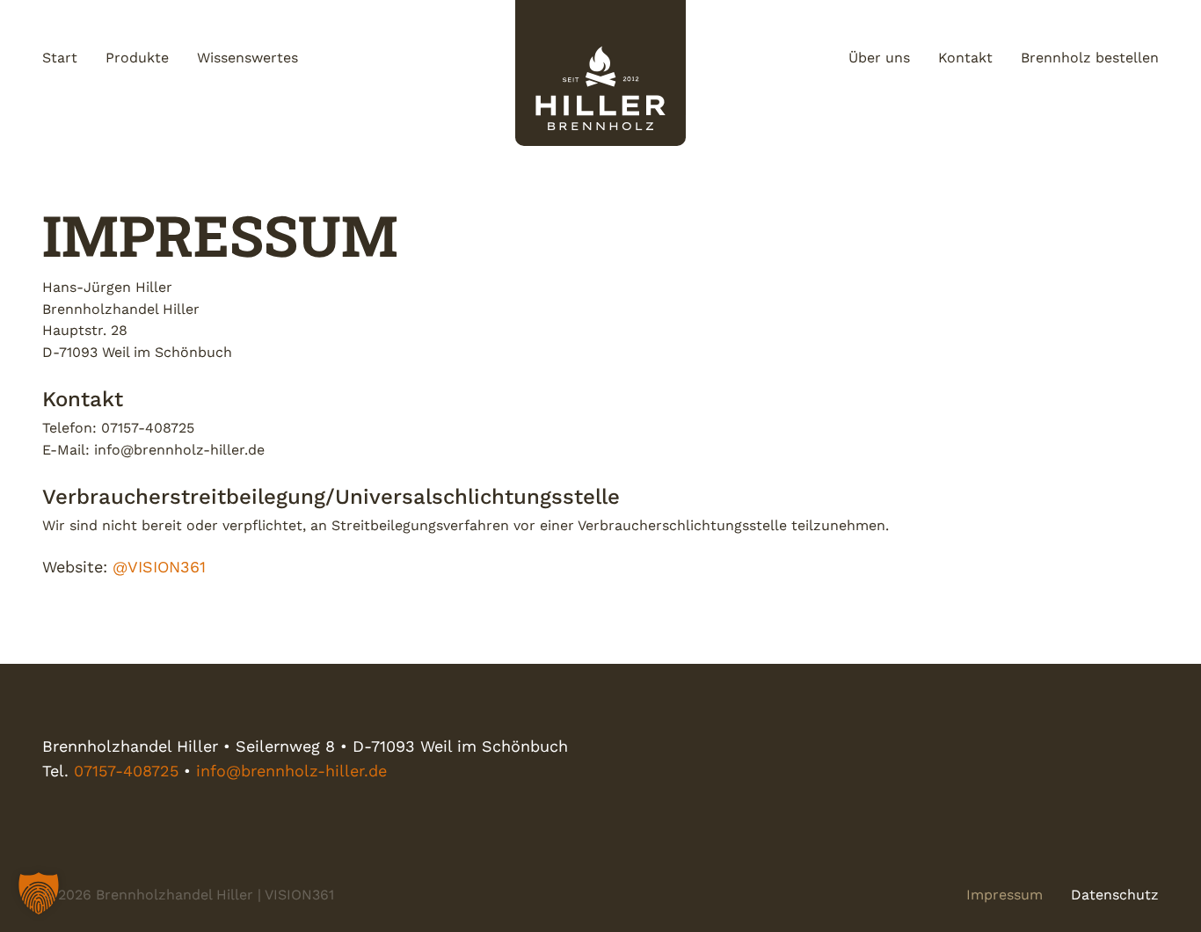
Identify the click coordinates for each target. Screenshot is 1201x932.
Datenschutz (1115, 894)
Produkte (137, 57)
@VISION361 (159, 566)
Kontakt (965, 57)
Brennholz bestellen (1090, 57)
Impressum (1004, 894)
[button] (38, 893)
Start (59, 57)
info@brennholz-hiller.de (291, 770)
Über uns (879, 57)
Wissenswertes (247, 57)
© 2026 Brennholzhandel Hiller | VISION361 (188, 894)
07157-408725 (126, 770)
